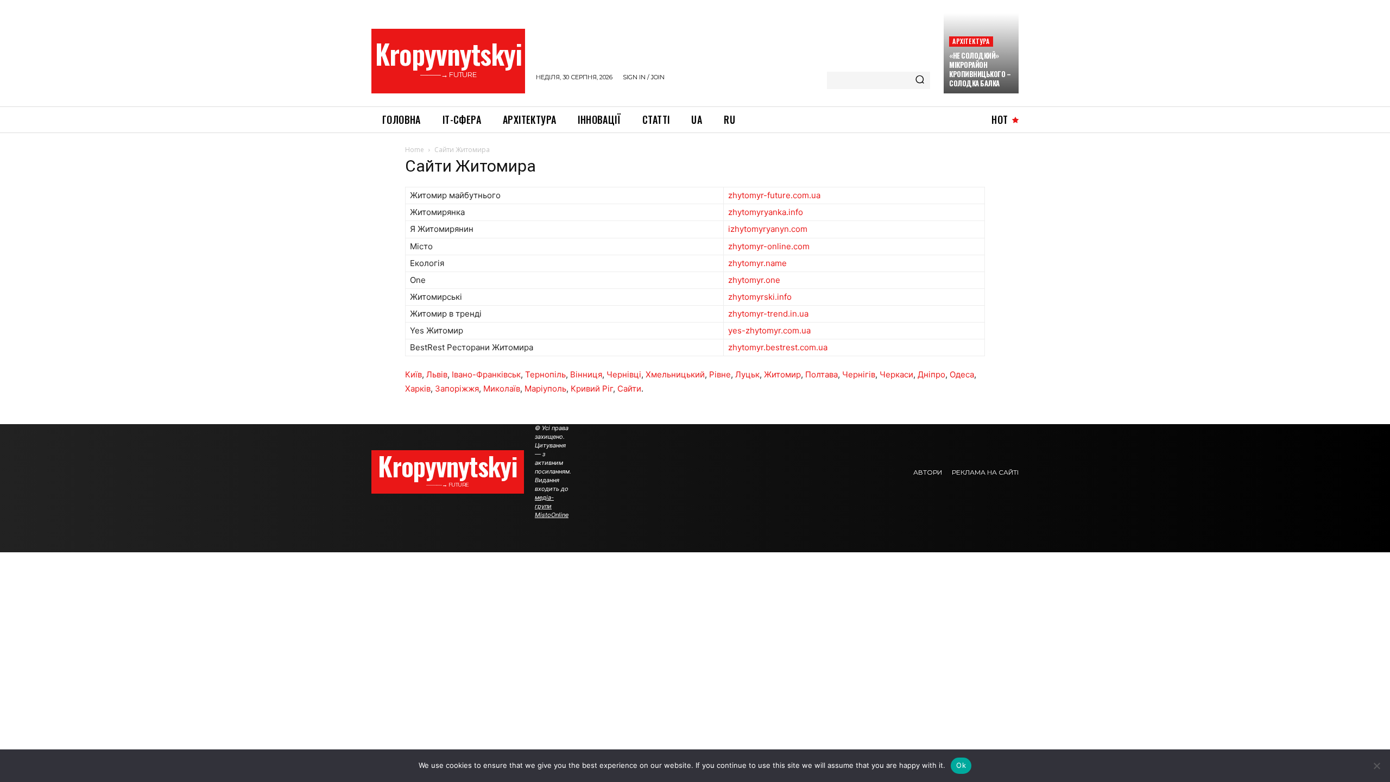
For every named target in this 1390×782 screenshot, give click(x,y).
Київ (413, 374)
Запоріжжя (457, 388)
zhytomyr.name (757, 263)
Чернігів (858, 374)
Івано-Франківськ (486, 374)
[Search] (919, 80)
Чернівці (623, 374)
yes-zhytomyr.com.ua (769, 330)
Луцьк (747, 374)
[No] (1376, 765)
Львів (436, 374)
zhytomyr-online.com (769, 246)
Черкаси (896, 374)
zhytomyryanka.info (765, 212)
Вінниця (586, 374)
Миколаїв (501, 388)
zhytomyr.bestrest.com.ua (777, 347)
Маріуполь (545, 388)
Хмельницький (675, 374)
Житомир (782, 374)
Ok (961, 765)
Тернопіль (545, 374)
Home (414, 149)
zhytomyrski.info (760, 297)
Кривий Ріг (592, 388)
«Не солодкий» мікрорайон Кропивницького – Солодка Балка (979, 69)
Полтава (821, 374)
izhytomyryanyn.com (767, 229)
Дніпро (931, 374)
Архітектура (970, 41)
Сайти (629, 388)
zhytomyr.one (754, 280)
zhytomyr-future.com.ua (774, 195)
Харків (418, 388)
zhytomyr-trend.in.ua (768, 313)
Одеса (962, 374)
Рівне (720, 374)
